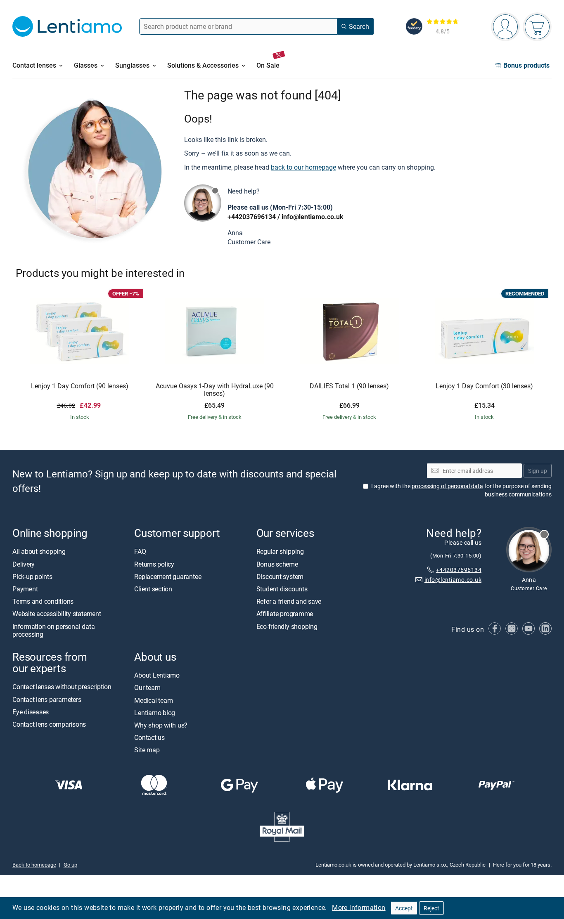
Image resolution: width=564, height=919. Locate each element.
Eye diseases (30, 711)
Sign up (537, 471)
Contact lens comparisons (49, 724)
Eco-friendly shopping (287, 626)
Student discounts (282, 588)
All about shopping (39, 551)
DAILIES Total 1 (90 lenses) (349, 386)
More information (358, 907)
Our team (147, 687)
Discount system (279, 576)
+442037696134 (251, 216)
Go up (70, 864)
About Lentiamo (157, 675)
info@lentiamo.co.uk (313, 216)
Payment (25, 588)
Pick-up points (32, 576)
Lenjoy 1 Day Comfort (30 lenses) (484, 386)
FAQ (140, 551)
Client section (153, 588)
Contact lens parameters (46, 699)
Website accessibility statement (56, 614)
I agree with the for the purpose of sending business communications (461, 490)
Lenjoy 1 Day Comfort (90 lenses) (79, 386)
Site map (146, 749)
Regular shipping (280, 551)
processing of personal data (447, 486)
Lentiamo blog (154, 712)
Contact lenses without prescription (61, 686)
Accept (404, 908)
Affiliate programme (284, 614)
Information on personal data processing (53, 630)
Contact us (149, 737)
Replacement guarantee (167, 576)
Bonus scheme (277, 564)
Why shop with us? (160, 725)
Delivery (23, 564)
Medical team (153, 700)
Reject (431, 908)
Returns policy (154, 564)
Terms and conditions (42, 601)
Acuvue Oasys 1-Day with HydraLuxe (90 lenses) (215, 390)
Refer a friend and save (288, 601)
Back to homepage (34, 864)
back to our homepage (303, 167)
